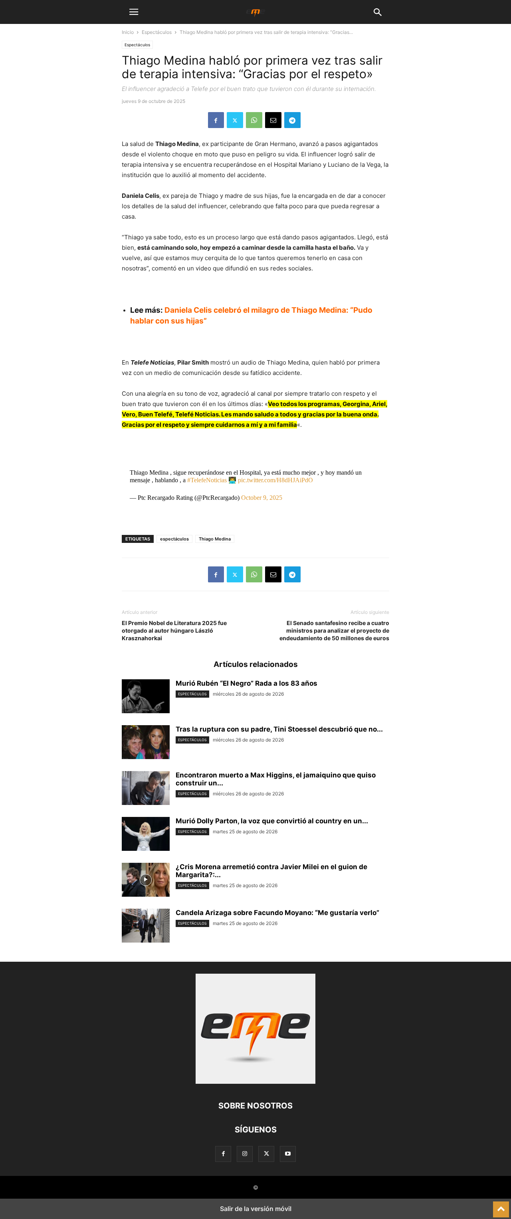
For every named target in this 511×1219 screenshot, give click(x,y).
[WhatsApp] (254, 120)
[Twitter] (235, 120)
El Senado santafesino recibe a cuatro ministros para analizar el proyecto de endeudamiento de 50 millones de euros (334, 630)
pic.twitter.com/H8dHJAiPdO (275, 480)
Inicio (128, 32)
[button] (134, 12)
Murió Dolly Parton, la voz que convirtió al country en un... (272, 821)
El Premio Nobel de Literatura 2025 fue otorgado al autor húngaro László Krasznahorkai (174, 630)
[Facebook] (216, 120)
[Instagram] (245, 1154)
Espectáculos (157, 32)
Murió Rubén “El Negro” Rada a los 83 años (246, 683)
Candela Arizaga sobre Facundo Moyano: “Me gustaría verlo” (277, 913)
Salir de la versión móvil (255, 1209)
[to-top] (501, 1205)
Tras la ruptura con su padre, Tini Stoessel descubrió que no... (279, 729)
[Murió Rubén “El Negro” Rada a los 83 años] (146, 697)
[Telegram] (292, 120)
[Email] (273, 120)
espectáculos (174, 539)
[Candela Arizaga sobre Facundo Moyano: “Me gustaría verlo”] (146, 927)
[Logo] (255, 1081)
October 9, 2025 (261, 497)
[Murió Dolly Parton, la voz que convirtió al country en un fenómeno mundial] (146, 835)
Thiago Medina (215, 539)
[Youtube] (288, 1154)
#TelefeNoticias (207, 480)
